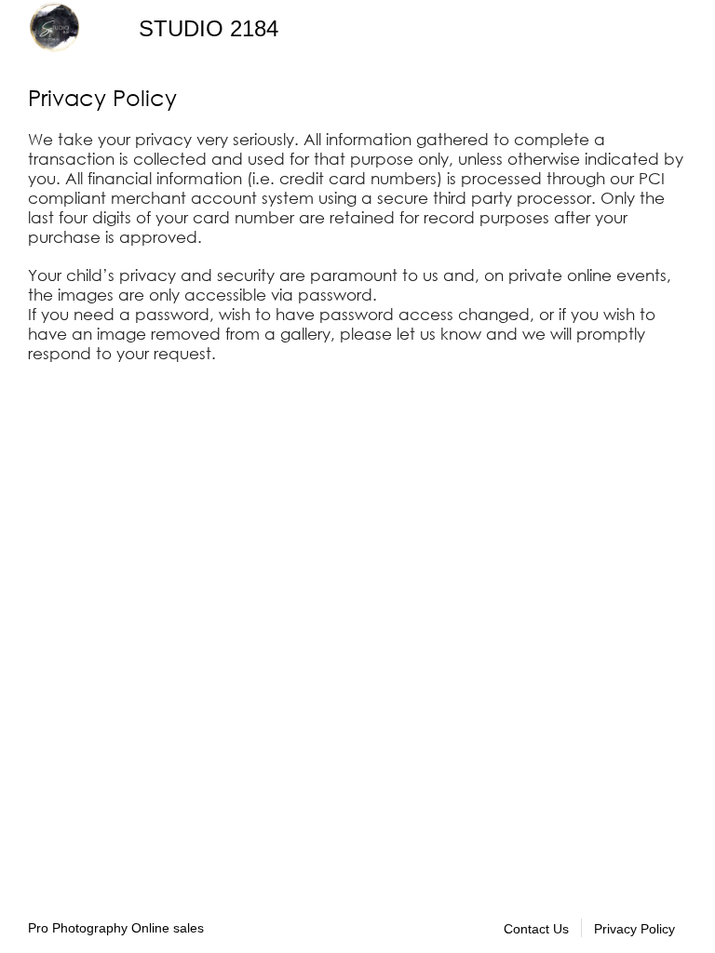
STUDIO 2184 (208, 28)
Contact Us (536, 928)
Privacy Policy (634, 928)
